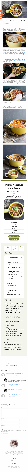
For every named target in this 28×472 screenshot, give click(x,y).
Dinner (7, 362)
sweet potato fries (9, 53)
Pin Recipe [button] (18, 196)
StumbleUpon (7, 365)
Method (15, 249)
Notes (21, 249)
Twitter (10, 365)
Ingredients (7, 249)
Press (14, 458)
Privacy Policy (14, 460)
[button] (22, 257)
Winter (18, 362)
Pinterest (19, 467)
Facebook (12, 365)
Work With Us (14, 462)
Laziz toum (4, 107)
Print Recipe (10, 196)
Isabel (4, 52)
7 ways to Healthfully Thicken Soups (19, 60)
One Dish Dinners (13, 362)
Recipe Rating (4, 404)
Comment (3, 407)
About (14, 463)
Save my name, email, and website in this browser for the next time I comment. (13, 431)
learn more (16, 456)
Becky (9, 378)
